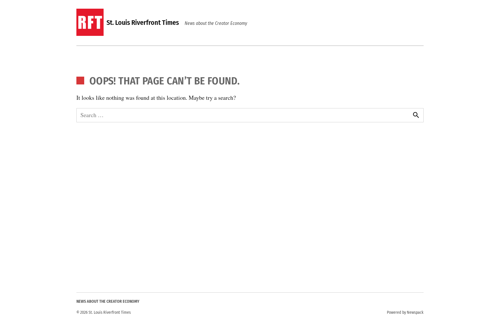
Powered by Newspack (405, 312)
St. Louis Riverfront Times (142, 23)
